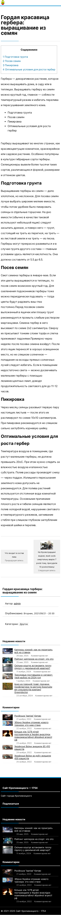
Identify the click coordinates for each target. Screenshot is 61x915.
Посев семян (12, 61)
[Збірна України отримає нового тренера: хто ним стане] (8, 723)
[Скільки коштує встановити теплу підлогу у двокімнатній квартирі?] (8, 668)
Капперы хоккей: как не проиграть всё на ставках (33, 651)
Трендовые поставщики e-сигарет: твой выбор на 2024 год (33, 676)
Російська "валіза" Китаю (27, 715)
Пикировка (10, 65)
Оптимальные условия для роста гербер (29, 69)
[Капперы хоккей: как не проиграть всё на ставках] (8, 651)
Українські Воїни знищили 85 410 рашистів (32, 747)
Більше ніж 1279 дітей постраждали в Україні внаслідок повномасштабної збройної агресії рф (33, 735)
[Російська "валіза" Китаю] (8, 717)
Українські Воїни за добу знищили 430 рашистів (32, 757)
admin (17, 603)
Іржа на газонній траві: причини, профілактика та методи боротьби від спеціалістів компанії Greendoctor (33, 688)
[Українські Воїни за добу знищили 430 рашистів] (8, 756)
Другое (24, 624)
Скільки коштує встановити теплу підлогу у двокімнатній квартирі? (32, 667)
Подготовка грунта (15, 56)
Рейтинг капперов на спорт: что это (34, 659)
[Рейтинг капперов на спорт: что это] (8, 660)
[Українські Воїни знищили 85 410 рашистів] (8, 747)
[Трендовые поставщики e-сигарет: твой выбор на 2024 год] (8, 676)
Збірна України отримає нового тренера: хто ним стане (31, 723)
